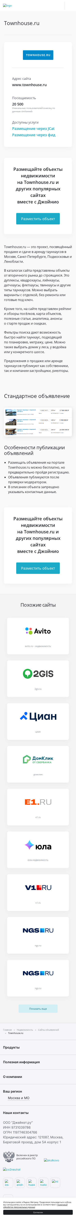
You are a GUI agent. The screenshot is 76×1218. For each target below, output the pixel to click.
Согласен (38, 1212)
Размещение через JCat (33, 128)
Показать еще (38, 1008)
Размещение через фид (33, 134)
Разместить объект (38, 218)
